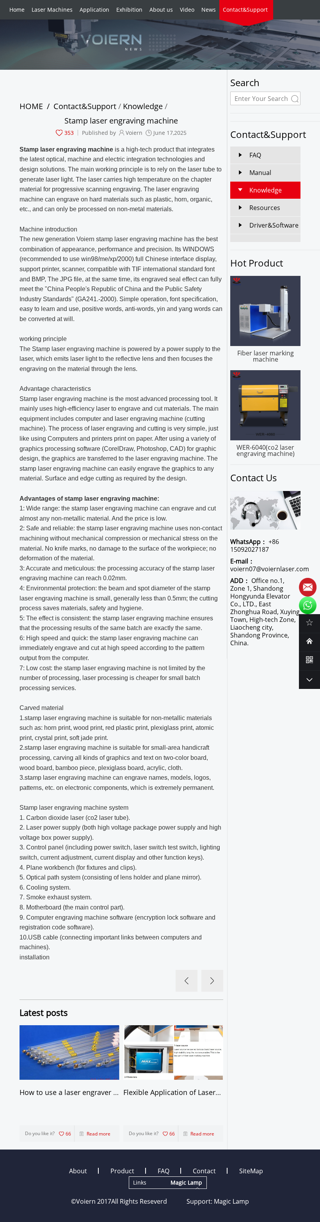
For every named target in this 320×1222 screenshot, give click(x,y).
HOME (31, 106)
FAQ (163, 1171)
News (208, 9)
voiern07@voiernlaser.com (265, 565)
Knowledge (143, 106)
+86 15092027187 (254, 545)
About (78, 1171)
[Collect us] (309, 622)
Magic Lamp (231, 1201)
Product (122, 1171)
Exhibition (129, 9)
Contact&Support (245, 9)
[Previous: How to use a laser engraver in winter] (186, 981)
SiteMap (251, 1171)
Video (187, 9)
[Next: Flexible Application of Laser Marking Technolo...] (212, 981)
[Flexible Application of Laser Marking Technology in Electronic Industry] (173, 1052)
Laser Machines (52, 9)
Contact (204, 1171)
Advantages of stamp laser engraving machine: (89, 498)
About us (161, 9)
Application (94, 9)
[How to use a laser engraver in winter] (69, 1052)
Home (17, 9)
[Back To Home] (309, 641)
